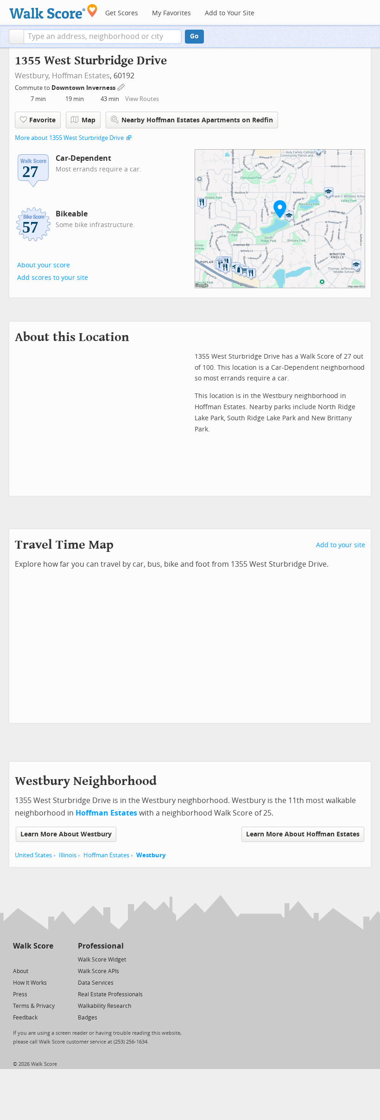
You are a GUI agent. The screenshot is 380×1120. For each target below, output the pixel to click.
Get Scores (121, 13)
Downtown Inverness (84, 87)
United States (33, 855)
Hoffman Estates (81, 75)
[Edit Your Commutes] (121, 86)
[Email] (47, 959)
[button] (16, 36)
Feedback (25, 1017)
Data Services (96, 983)
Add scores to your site (52, 278)
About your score (43, 265)
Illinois (67, 855)
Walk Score (33, 946)
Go (194, 36)
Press (20, 994)
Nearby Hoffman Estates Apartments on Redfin (197, 120)
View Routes (142, 98)
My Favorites (171, 13)
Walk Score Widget (102, 959)
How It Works (30, 983)
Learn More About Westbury (66, 834)
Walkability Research (104, 1006)
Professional (101, 946)
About (20, 971)
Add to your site (340, 545)
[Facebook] (32, 959)
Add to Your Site (229, 13)
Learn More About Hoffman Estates (303, 834)
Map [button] (88, 120)
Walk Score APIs (98, 971)
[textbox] (103, 36)
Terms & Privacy (34, 1006)
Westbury (150, 855)
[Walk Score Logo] (53, 11)
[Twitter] (18, 959)
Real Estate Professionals (110, 994)
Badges (87, 1017)
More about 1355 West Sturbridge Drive (69, 137)
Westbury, (32, 75)
